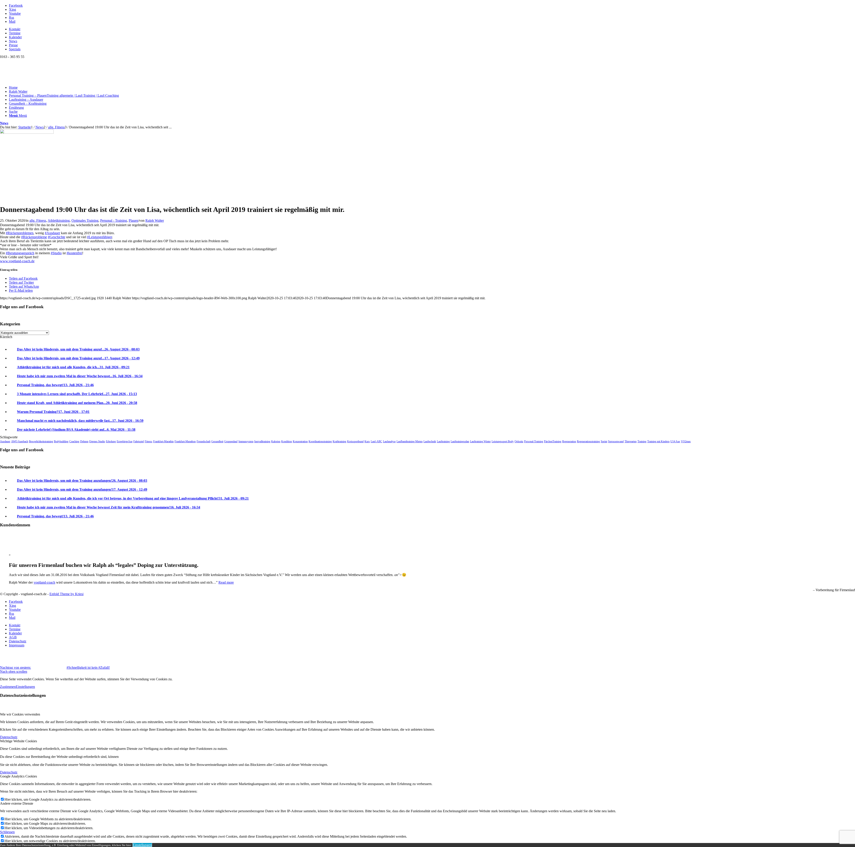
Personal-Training (533, 441)
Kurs (367, 441)
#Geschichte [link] (56, 237)
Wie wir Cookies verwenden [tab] (20, 714)
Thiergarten (631, 441)
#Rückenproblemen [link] (19, 233)
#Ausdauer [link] (52, 233)
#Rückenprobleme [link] (34, 237)
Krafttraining (339, 441)
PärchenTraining (552, 441)
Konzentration (300, 441)
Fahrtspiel (138, 441)
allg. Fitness (37, 220)
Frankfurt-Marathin (163, 441)
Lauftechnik (429, 441)
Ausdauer (5, 441)
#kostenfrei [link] (74, 253)
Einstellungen (25, 687)
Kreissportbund (355, 441)
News (13, 41)
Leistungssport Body (503, 441)
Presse (13, 45)
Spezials (14, 49)
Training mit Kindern (658, 441)
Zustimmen (8, 687)
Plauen (133, 220)
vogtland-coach (44, 582)
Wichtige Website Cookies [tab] (18, 741)
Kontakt (14, 29)
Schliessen (7, 832)
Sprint (604, 441)
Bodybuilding (61, 441)
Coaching (74, 441)
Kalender (15, 37)
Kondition (286, 441)
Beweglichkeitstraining (41, 441)
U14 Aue (675, 441)
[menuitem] (432, 29)
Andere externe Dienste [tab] (16, 803)
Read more (226, 582)
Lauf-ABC (376, 441)
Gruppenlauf (231, 441)
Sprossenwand (616, 441)
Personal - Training (113, 220)
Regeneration (569, 441)
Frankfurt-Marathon (185, 441)
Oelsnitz (519, 441)
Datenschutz (8, 737)
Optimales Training (84, 220)
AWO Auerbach (19, 441)
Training (641, 441)
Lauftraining (443, 441)
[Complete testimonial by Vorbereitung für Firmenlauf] (9, 548)
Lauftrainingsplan (460, 441)
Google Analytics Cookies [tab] (18, 776)
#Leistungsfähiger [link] (99, 237)
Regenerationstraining (588, 441)
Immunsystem (245, 441)
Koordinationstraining (320, 441)
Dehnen (84, 441)
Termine (14, 33)
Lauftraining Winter (480, 441)
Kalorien (275, 441)
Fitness (148, 441)
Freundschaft (203, 441)
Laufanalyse (389, 441)
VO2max (686, 441)
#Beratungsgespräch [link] (20, 253)
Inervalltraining (262, 441)
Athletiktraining (59, 220)
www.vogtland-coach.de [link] (17, 261)
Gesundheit (217, 441)
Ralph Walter (154, 220)
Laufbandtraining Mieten (410, 441)
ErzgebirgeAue (124, 441)
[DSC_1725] (27, 132)
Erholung (111, 441)
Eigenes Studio (97, 441)
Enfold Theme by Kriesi (66, 594)
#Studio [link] (56, 253)
